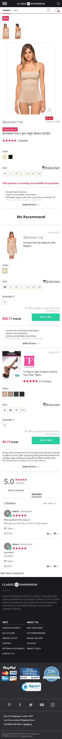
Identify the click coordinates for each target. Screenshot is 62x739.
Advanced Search (11, 628)
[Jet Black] (22, 394)
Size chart (54, 167)
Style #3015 (54, 352)
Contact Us (8, 653)
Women (6, 10)
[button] (10, 528)
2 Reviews (23, 140)
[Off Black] (16, 394)
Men (16, 10)
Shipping (6, 643)
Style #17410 (54, 232)
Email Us (28, 724)
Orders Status (9, 638)
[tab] (15, 490)
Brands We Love (35, 638)
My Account (8, 633)
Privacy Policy (34, 648)
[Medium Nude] (10, 394)
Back (5, 18)
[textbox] (57, 504)
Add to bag (46, 317)
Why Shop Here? (35, 628)
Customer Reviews (36, 633)
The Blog (31, 643)
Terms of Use (26, 736)
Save (50, 118)
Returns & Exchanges (13, 648)
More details (29, 205)
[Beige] (4, 270)
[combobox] (50, 503)
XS (4, 286)
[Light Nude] (4, 394)
